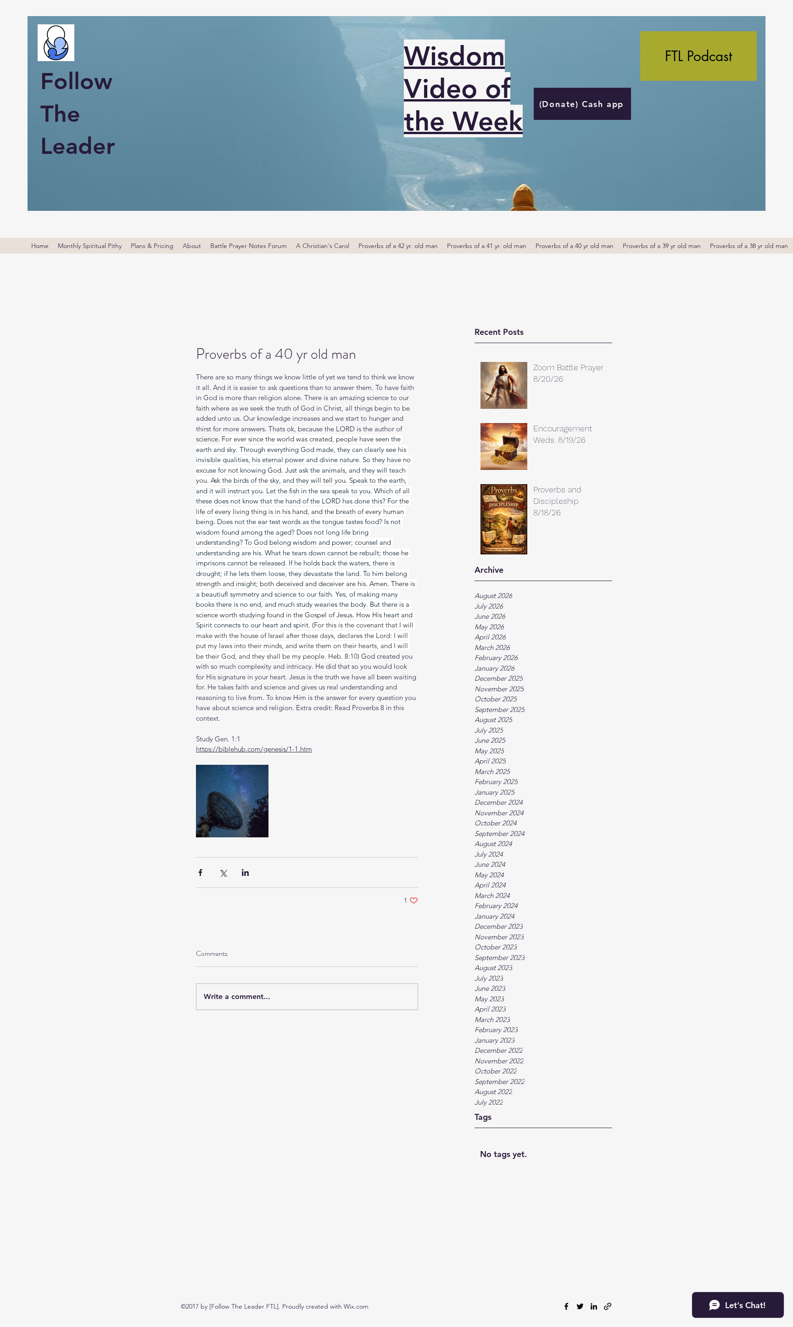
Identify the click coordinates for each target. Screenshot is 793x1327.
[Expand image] (232, 801)
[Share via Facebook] (200, 872)
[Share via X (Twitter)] (222, 872)
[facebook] (566, 1306)
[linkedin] (593, 1306)
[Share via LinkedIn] (245, 872)
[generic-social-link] (607, 1306)
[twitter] (580, 1306)
